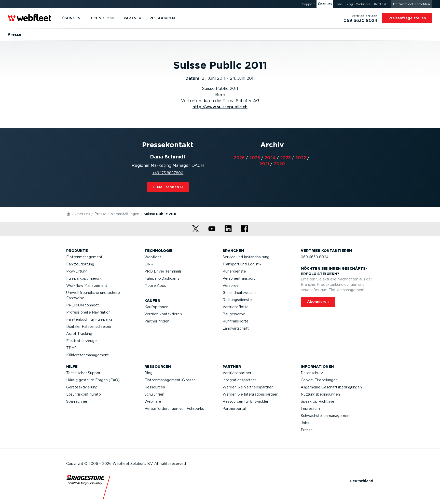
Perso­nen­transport (239, 278)
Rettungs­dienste (237, 300)
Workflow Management (86, 285)
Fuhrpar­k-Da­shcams (161, 278)
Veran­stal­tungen (125, 214)
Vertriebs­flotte (236, 307)
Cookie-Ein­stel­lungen (319, 380)
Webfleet (152, 257)
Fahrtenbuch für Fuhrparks (89, 319)
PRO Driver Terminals (163, 271)
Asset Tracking (79, 334)
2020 (279, 163)
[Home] (68, 213)
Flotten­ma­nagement (84, 257)
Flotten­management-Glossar (169, 380)
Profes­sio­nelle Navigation (88, 312)
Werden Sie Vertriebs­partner (248, 387)
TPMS (71, 348)
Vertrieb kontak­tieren (163, 314)
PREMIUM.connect (82, 305)
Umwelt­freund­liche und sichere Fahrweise (93, 295)
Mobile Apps (155, 285)
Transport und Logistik (242, 264)
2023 (285, 157)
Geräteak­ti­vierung (82, 387)
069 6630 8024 (314, 257)
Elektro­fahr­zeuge (81, 341)
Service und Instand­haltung (246, 257)
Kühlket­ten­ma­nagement (87, 355)
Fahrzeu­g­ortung (80, 264)
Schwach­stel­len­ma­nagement (326, 416)
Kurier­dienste (234, 271)
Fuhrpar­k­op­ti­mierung (84, 278)
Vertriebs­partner (237, 373)
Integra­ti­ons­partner (239, 380)
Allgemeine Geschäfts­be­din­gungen (331, 387)
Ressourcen (154, 387)
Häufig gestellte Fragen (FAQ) (93, 380)
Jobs (305, 423)
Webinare (152, 401)
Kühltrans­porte (236, 321)
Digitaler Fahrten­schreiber (89, 327)
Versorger (231, 285)
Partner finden (156, 321)
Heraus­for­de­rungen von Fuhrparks (174, 409)
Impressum (310, 409)
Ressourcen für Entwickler (245, 401)
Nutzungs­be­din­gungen (320, 394)
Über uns (82, 214)
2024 (270, 157)
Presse (100, 214)
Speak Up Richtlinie (317, 401)
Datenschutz (312, 373)
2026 (239, 157)
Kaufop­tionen (156, 307)
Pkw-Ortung (77, 271)
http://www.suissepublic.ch (220, 106)
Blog (148, 373)
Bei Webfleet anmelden (411, 4)
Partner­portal (234, 409)
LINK (148, 264)
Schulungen (154, 394)
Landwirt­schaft (236, 328)
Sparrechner (76, 401)
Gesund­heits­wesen (239, 293)
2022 (300, 157)
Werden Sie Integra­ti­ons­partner (250, 394)
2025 (254, 157)
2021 (264, 163)
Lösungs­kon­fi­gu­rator (84, 394)
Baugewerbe (234, 314)
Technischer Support (84, 373)
